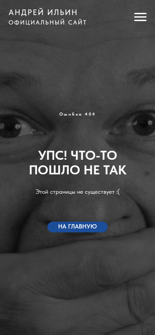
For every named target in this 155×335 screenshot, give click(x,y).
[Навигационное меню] (140, 17)
